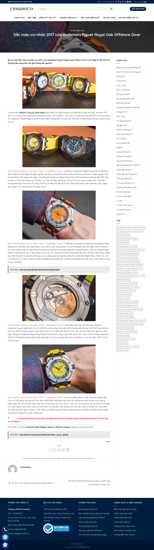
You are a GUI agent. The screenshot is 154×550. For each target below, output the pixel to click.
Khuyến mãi (121, 125)
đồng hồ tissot (122, 343)
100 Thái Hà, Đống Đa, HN (55, 509)
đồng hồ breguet (123, 265)
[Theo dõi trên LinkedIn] (128, 2)
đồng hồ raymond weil (137, 320)
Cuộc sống (121, 85)
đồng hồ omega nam (124, 313)
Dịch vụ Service (123, 90)
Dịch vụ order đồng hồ (106, 2)
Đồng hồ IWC (121, 253)
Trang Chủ (19, 18)
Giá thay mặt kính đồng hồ (90, 530)
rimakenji (88, 43)
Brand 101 (120, 76)
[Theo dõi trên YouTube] (130, 2)
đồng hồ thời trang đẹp (125, 328)
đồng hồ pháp (122, 320)
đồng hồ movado (123, 298)
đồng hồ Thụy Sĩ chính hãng (127, 332)
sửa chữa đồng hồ (124, 161)
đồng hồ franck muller (137, 276)
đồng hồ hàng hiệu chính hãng (127, 287)
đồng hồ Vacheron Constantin (127, 346)
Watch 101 (120, 214)
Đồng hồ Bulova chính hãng (127, 246)
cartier (140, 231)
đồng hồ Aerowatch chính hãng (128, 261)
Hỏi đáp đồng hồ (123, 121)
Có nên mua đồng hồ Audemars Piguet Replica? (32, 483)
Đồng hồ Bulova (123, 242)
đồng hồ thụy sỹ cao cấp (126, 339)
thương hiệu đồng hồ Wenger (127, 239)
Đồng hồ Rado (133, 253)
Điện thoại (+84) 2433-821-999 (21, 525)
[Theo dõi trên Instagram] (118, 2)
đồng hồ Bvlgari (136, 265)
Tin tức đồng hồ (123, 192)
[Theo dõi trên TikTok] (121, 2)
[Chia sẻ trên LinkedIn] (68, 450)
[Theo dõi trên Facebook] (116, 2)
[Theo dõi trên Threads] (123, 2)
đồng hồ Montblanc (124, 294)
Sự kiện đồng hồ (123, 152)
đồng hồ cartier (136, 268)
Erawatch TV (122, 112)
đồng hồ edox (132, 272)
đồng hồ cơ (121, 272)
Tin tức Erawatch (123, 196)
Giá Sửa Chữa (109, 18)
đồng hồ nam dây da (124, 309)
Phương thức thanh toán (124, 526)
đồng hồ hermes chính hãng (127, 283)
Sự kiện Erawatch (123, 156)
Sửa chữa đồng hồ (90, 18)
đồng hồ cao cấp (123, 268)
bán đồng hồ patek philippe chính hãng (131, 227)
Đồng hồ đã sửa (123, 103)
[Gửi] (111, 9)
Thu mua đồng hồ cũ (128, 18)
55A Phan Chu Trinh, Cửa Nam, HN (58, 513)
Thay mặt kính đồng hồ (126, 174)
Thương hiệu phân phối (126, 187)
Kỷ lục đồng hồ (123, 143)
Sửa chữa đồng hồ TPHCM (128, 165)
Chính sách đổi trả (122, 522)
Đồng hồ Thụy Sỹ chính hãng (127, 257)
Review (119, 147)
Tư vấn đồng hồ (77, 31)
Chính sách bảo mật (123, 518)
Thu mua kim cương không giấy (92, 534)
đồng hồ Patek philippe (125, 317)
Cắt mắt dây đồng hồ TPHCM (92, 518)
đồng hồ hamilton (123, 280)
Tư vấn (119, 201)
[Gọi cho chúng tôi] (125, 2)
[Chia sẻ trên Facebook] (50, 450)
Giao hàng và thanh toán (125, 530)
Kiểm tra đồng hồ (124, 130)
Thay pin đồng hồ (124, 178)
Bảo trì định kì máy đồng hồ (128, 72)
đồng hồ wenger (123, 350)
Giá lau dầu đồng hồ (87, 522)
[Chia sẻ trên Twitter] (55, 450)
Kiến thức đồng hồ (124, 134)
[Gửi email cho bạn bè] (59, 450)
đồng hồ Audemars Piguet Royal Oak (81, 458)
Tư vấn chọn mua (124, 205)
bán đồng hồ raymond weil (126, 231)
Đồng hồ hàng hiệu (137, 250)
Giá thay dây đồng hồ (88, 526)
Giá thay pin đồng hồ (88, 509)
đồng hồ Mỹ (121, 306)
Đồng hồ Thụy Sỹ (47, 18)
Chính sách (121, 81)
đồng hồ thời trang (136, 324)
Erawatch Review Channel (127, 107)
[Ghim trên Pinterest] (63, 450)
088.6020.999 (20, 529)
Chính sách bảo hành (123, 513)
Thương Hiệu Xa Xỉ (68, 18)
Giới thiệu (31, 18)
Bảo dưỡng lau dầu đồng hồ (128, 67)
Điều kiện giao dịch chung (125, 509)
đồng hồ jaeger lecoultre (126, 291)
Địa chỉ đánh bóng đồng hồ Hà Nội (94, 513)
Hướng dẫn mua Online (124, 534)
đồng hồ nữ (138, 309)
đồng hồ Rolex (122, 324)
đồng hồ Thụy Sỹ (123, 335)
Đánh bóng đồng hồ (125, 98)
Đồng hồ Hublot (122, 250)
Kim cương (121, 138)
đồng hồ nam (132, 306)
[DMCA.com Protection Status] (77, 543)
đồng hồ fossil (122, 276)
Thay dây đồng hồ (124, 170)
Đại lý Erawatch (123, 94)
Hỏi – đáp (120, 116)
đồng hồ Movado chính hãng (127, 302)
